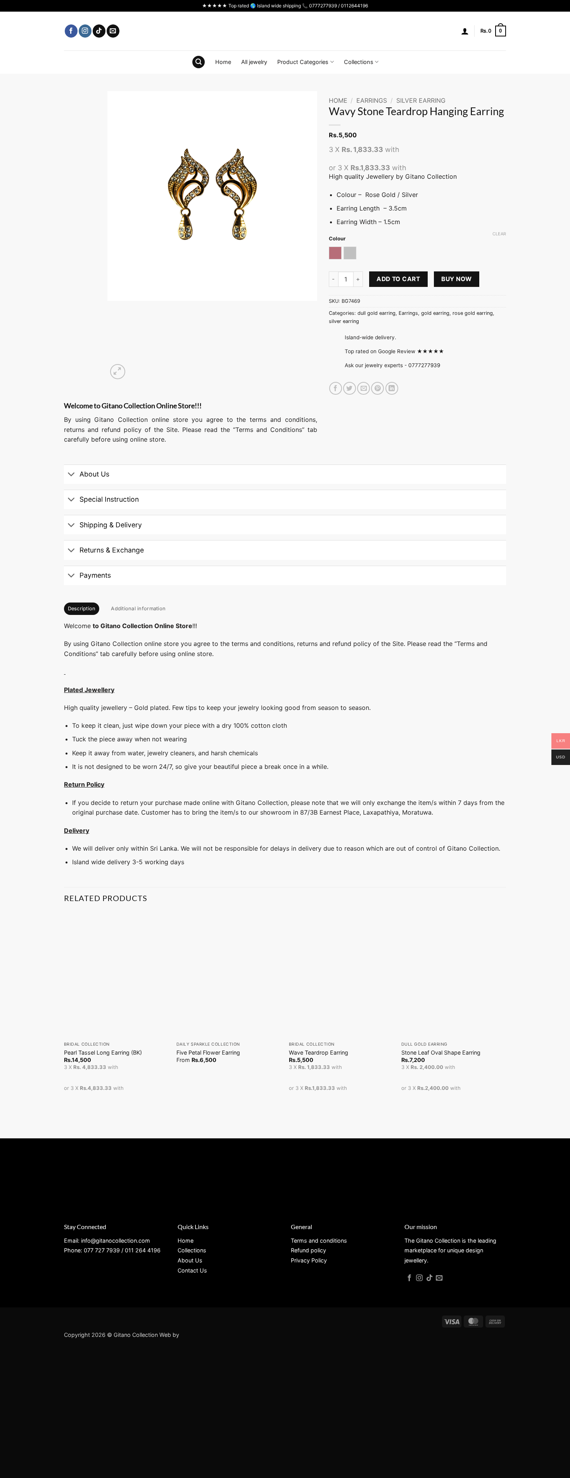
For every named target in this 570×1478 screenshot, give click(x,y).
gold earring (435, 313)
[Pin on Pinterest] (377, 388)
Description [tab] (82, 608)
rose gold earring (473, 313)
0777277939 (424, 365)
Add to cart (398, 279)
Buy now (456, 279)
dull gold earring (377, 313)
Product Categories (302, 62)
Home (223, 62)
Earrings (371, 100)
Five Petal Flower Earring (208, 1052)
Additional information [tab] (138, 608)
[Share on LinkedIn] (391, 388)
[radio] (335, 253)
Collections (358, 62)
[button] (465, 31)
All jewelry (254, 62)
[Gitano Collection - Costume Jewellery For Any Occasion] (285, 31)
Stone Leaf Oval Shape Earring (440, 1052)
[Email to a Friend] (363, 388)
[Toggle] (71, 475)
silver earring (421, 100)
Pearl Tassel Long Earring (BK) (103, 1052)
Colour (337, 239)
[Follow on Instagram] (85, 31)
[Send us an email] (113, 31)
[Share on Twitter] (349, 388)
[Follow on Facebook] (71, 31)
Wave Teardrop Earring (318, 1052)
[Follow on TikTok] (99, 31)
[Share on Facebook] (335, 388)
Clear (499, 234)
